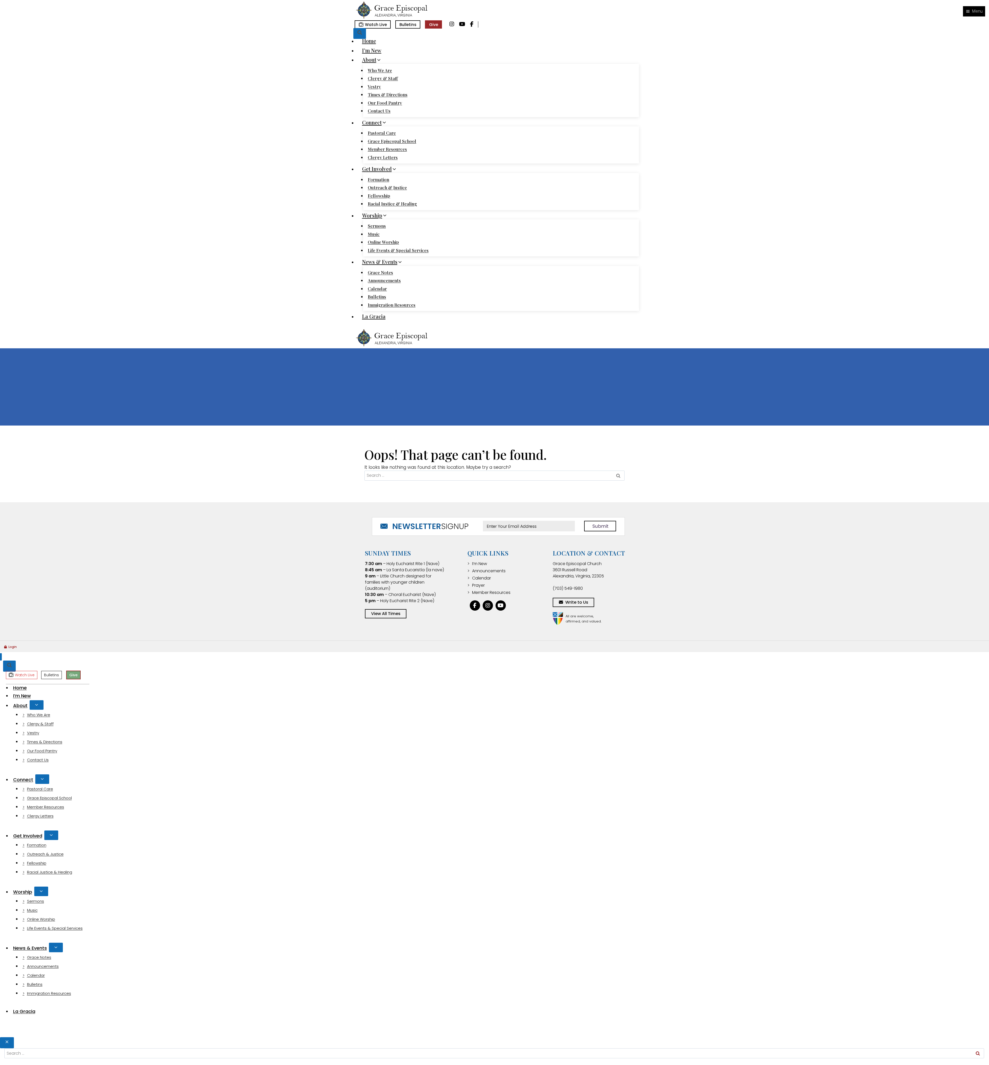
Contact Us (379, 111)
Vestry (374, 86)
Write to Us (576, 602)
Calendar (377, 288)
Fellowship (379, 195)
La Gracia (374, 316)
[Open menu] (974, 11)
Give (433, 24)
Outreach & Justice (387, 187)
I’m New (371, 50)
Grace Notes (380, 272)
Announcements (384, 280)
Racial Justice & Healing (392, 203)
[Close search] (7, 1042)
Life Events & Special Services (398, 250)
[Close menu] (1, 657)
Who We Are (380, 70)
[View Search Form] (359, 33)
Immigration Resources (391, 305)
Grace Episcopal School (392, 141)
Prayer (478, 585)
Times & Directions (387, 94)
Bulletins (407, 24)
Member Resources (387, 149)
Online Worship (383, 242)
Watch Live (376, 24)
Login (12, 647)
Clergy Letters (383, 157)
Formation (378, 179)
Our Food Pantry (385, 103)
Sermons (377, 226)
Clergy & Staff (383, 78)
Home (369, 40)
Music (374, 234)
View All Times (385, 614)
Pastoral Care (382, 133)
